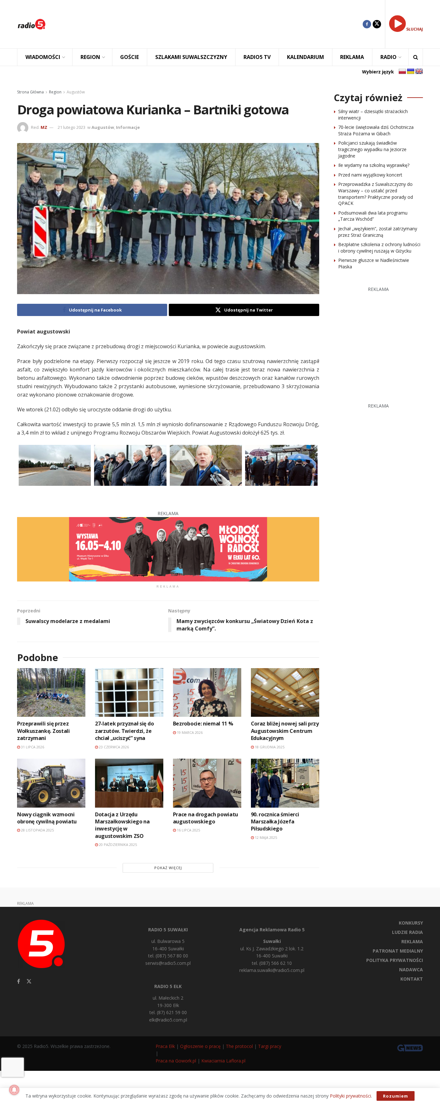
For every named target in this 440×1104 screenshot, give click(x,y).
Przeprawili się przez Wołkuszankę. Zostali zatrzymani (43, 731)
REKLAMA (352, 57)
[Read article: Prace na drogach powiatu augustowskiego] (207, 783)
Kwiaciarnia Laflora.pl (223, 1061)
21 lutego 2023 (71, 127)
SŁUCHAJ (414, 29)
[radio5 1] (168, 549)
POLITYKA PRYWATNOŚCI (394, 960)
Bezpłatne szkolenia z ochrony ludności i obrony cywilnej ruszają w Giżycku (379, 247)
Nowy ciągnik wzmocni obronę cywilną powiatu (47, 818)
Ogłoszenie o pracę (200, 1046)
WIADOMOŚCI (42, 57)
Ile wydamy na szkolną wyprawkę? (373, 165)
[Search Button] (415, 57)
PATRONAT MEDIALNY (398, 951)
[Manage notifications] (14, 1090)
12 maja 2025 (265, 837)
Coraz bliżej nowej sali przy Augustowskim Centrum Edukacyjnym (285, 731)
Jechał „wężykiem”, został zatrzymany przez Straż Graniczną (377, 232)
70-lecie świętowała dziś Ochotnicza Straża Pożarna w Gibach (376, 130)
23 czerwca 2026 (113, 746)
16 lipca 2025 (188, 830)
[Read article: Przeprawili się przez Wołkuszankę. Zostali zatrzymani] (51, 692)
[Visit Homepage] (31, 24)
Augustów (76, 92)
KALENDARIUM (305, 57)
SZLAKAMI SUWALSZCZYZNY (191, 57)
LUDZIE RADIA (407, 932)
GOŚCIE (129, 57)
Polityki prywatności (350, 1096)
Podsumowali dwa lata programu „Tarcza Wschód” (372, 216)
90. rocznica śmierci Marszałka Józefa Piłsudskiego (275, 821)
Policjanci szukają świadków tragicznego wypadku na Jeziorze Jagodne (372, 149)
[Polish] (402, 71)
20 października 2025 (117, 844)
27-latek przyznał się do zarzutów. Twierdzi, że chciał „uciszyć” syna (124, 731)
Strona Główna (30, 92)
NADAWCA (411, 969)
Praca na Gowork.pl (176, 1061)
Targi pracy (269, 1046)
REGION (90, 57)
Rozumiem (395, 1096)
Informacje (128, 127)
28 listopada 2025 (37, 830)
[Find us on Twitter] (377, 24)
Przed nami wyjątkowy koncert (370, 175)
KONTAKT (411, 979)
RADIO (388, 57)
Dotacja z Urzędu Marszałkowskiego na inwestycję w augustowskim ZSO (122, 825)
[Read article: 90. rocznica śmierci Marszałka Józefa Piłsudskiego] (285, 783)
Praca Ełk (165, 1046)
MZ (44, 127)
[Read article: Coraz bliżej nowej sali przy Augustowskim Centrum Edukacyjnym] (285, 692)
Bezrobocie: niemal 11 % (203, 723)
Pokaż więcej (168, 867)
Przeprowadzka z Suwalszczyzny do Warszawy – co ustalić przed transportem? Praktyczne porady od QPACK (375, 193)
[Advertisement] (209, 24)
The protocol (239, 1046)
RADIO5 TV (257, 57)
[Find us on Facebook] (367, 24)
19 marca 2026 (189, 732)
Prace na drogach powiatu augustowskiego (205, 818)
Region (55, 92)
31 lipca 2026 (32, 746)
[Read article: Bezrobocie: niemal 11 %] (207, 692)
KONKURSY (411, 923)
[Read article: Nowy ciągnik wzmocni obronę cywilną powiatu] (51, 783)
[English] (419, 71)
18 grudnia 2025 (269, 746)
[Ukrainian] (411, 71)
